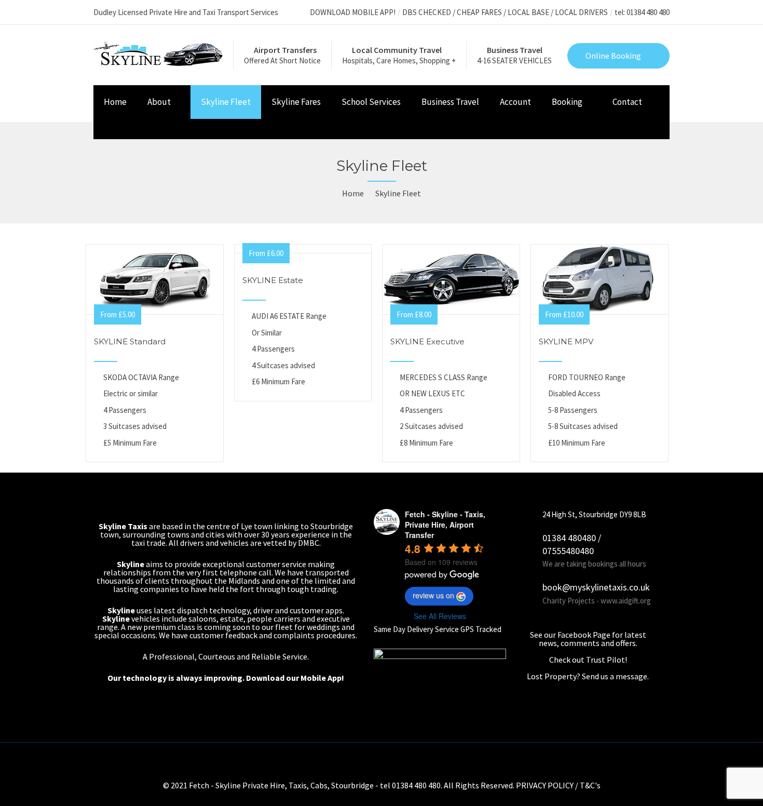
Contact (627, 102)
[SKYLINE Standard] (154, 310)
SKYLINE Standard (130, 341)
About (159, 102)
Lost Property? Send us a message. (588, 676)
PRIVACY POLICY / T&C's (558, 785)
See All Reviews (440, 616)
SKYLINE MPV (566, 341)
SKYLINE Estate (272, 280)
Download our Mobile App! (295, 678)
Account (515, 102)
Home (115, 102)
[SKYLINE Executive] (451, 310)
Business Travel (450, 102)
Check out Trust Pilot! (588, 659)
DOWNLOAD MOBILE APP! (353, 12)
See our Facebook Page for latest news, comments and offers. (588, 638)
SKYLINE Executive (427, 341)
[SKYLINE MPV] (599, 310)
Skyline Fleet (226, 102)
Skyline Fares (296, 102)
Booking (567, 102)
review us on (433, 595)
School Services (371, 102)
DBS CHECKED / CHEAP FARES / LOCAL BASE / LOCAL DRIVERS (505, 12)
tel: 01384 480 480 (642, 12)
